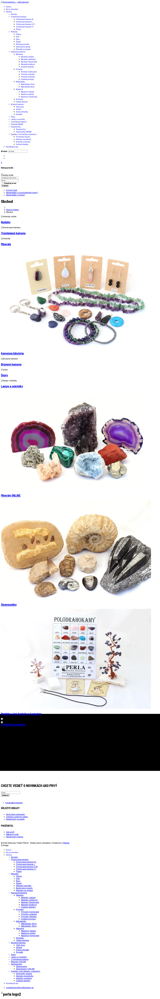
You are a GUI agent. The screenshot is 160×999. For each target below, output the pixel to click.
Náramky (19, 54)
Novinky (14, 14)
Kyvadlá (19, 114)
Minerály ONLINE (17, 124)
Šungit (18, 41)
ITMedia (65, 843)
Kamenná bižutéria (18, 51)
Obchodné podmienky (15, 814)
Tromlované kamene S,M (25, 24)
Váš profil (10, 832)
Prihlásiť (5, 186)
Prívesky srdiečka (28, 74)
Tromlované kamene (18, 16)
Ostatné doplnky (22, 144)
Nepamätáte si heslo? (15, 195)
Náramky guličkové (28, 59)
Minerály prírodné (22, 44)
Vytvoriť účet (11, 190)
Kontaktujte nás (12, 146)
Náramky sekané (27, 56)
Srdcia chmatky (22, 111)
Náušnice (19, 89)
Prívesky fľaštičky (28, 76)
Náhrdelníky (20, 81)
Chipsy (18, 34)
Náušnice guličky (27, 94)
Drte (17, 36)
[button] (80, 162)
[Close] (2, 173)
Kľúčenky (19, 99)
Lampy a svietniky (18, 119)
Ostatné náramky (27, 66)
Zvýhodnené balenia (18, 121)
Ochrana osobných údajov (17, 817)
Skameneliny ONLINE (24, 131)
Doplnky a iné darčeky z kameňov (23, 134)
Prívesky (19, 69)
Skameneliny (16, 126)
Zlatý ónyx (20, 106)
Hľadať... (4, 151)
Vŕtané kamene (22, 101)
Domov (8, 6)
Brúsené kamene (17, 104)
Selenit (18, 109)
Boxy (18, 39)
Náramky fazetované (29, 61)
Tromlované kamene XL (25, 19)
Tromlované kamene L (24, 21)
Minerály (14, 31)
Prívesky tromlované (29, 71)
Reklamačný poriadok (15, 819)
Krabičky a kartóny (23, 141)
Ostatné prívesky (27, 79)
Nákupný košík (12, 834)
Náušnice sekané (27, 91)
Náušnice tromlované (29, 96)
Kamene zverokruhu (23, 139)
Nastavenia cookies (14, 837)
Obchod (9, 11)
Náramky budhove (28, 64)
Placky (18, 29)
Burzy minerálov (12, 9)
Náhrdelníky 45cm (28, 84)
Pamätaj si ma (10, 183)
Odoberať (5, 795)
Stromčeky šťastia (23, 136)
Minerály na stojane (23, 49)
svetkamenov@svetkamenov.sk (20, 987)
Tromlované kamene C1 (24, 26)
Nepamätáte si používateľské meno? (22, 192)
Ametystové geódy (23, 46)
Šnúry (13, 116)
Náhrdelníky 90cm (27, 86)
